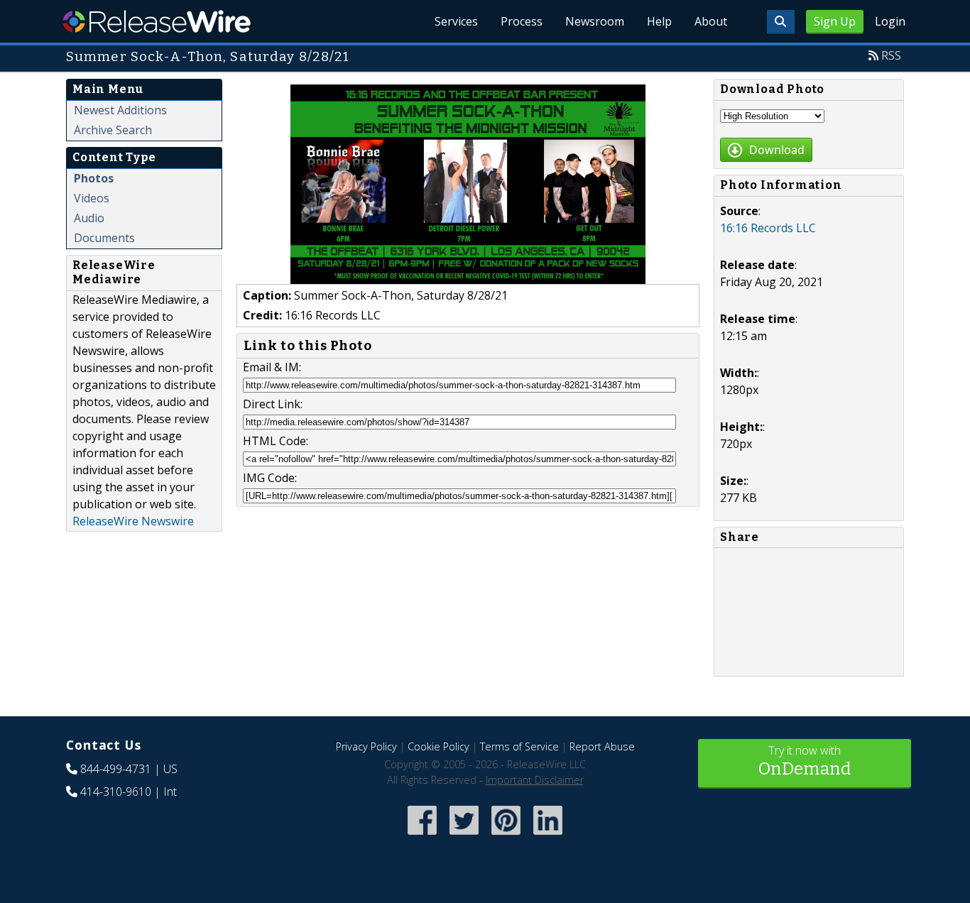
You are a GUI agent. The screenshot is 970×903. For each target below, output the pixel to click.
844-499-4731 (115, 769)
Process (522, 21)
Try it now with (804, 761)
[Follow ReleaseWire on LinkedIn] (547, 836)
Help (659, 21)
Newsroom (594, 21)
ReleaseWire (156, 21)
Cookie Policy (438, 746)
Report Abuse (602, 746)
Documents (104, 238)
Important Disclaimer (535, 780)
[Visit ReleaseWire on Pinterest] (505, 836)
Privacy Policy (366, 746)
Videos (91, 198)
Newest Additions (120, 110)
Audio (89, 218)
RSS (891, 55)
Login (890, 21)
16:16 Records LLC (768, 228)
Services (456, 21)
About (710, 21)
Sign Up (835, 21)
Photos (94, 178)
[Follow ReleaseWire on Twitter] (464, 836)
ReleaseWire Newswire (133, 521)
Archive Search (113, 130)
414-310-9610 (115, 791)
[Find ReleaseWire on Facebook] (422, 836)
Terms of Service (519, 746)
